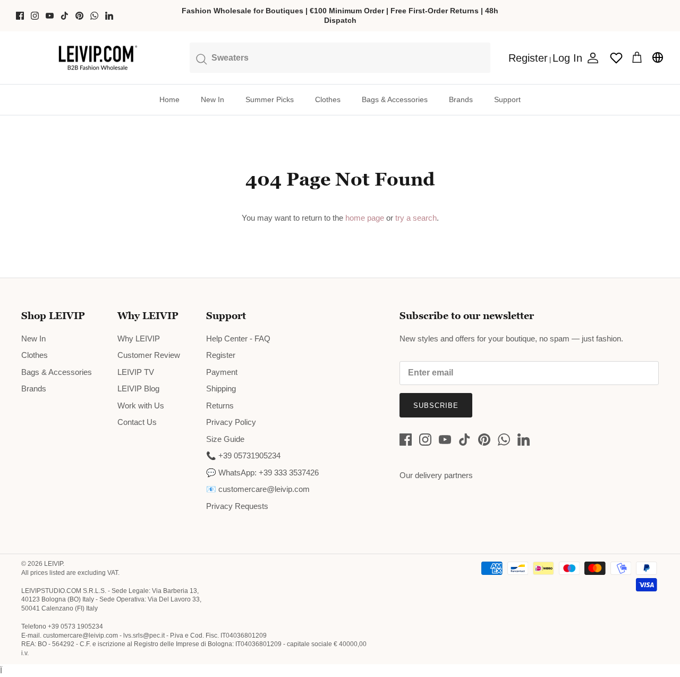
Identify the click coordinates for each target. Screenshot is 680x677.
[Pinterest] (79, 16)
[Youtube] (50, 16)
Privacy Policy (231, 422)
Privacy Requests (237, 506)
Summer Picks (269, 99)
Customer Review (148, 355)
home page (364, 217)
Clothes (328, 99)
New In (212, 99)
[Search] (340, 57)
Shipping (221, 388)
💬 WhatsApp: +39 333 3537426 (262, 472)
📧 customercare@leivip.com (258, 489)
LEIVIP (53, 563)
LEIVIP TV (135, 372)
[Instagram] (35, 16)
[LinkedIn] (109, 16)
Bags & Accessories (395, 99)
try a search (416, 217)
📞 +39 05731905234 (243, 455)
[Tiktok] (65, 16)
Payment (221, 372)
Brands (461, 99)
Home (169, 99)
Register (220, 355)
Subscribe (435, 405)
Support (507, 99)
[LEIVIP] (97, 58)
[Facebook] (20, 16)
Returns (220, 405)
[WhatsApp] (94, 16)
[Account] (590, 58)
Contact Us (137, 422)
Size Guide (225, 439)
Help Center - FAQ (238, 338)
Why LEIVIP (138, 338)
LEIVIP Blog (138, 388)
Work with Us (140, 405)
